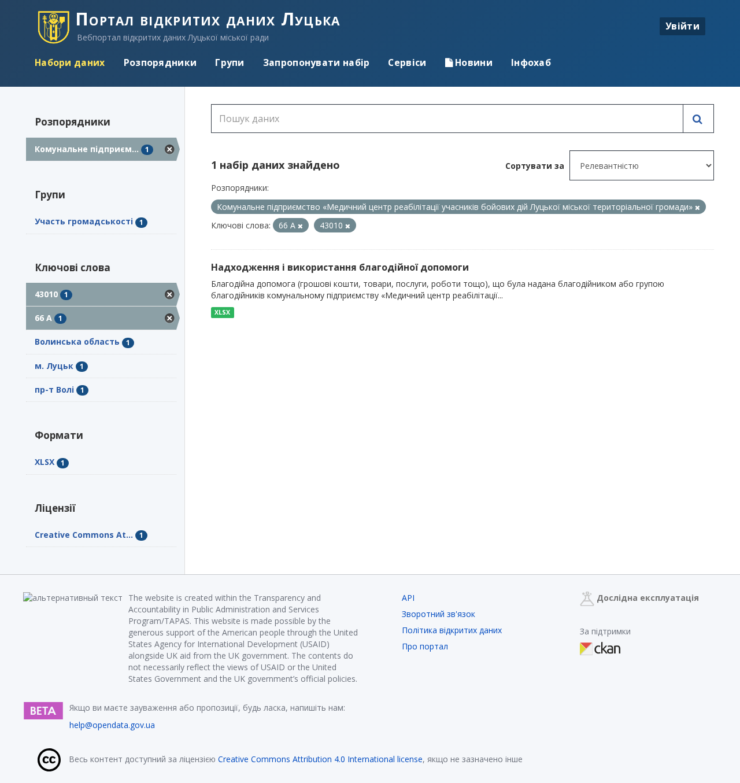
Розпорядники (160, 62)
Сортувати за (534, 165)
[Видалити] (697, 207)
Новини (473, 62)
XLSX (222, 312)
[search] (698, 118)
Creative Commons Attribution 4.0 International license (320, 759)
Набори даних (70, 62)
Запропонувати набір (316, 62)
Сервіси (407, 62)
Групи (230, 62)
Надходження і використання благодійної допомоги (340, 267)
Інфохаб (531, 62)
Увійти (682, 26)
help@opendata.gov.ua (112, 724)
